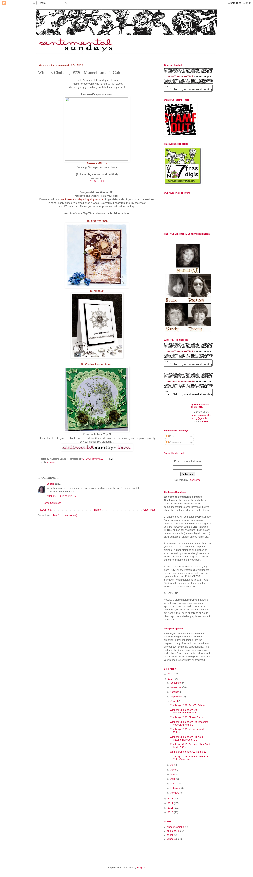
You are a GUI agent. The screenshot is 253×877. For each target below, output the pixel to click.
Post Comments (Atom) (65, 515)
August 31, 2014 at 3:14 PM (61, 496)
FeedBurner (195, 480)
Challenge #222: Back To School (187, 705)
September (176, 696)
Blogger (141, 867)
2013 (171, 798)
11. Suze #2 (97, 181)
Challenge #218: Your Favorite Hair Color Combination (189, 758)
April (173, 779)
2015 (171, 674)
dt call (170, 835)
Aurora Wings (97, 163)
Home (97, 510)
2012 (171, 803)
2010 (171, 812)
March (174, 783)
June (173, 769)
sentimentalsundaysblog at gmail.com (82, 199)
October (174, 692)
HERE (205, 421)
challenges (173, 831)
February (175, 788)
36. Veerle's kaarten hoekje (97, 364)
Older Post (149, 510)
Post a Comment (52, 503)
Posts (172, 436)
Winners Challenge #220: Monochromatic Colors (183, 711)
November (176, 687)
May (173, 774)
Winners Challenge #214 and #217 (189, 751)
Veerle (50, 483)
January (175, 792)
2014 (171, 678)
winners (51, 462)
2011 (171, 808)
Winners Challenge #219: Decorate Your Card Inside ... (189, 723)
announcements (175, 827)
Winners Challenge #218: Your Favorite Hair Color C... (186, 738)
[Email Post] (110, 459)
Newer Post (45, 510)
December (176, 682)
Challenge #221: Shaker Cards (186, 717)
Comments (175, 442)
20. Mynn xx (97, 290)
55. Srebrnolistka (97, 220)
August (174, 701)
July (172, 765)
